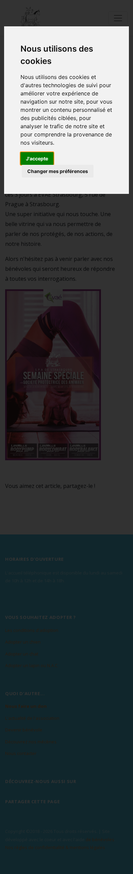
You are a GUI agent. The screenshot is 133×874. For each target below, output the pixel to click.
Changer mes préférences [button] (57, 171)
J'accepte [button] (37, 158)
